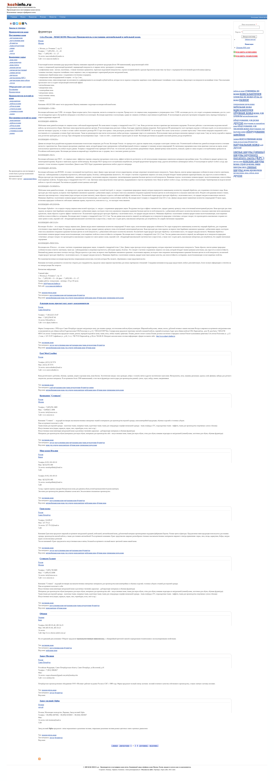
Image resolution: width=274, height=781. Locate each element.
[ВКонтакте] (14, 23)
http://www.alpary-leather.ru (165, 336)
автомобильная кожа (53, 298)
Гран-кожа (45, 508)
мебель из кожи (238, 91)
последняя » (154, 745)
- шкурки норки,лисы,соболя (19, 80)
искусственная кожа (57, 295)
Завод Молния (47, 656)
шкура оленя (238, 162)
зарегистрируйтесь (30, 179)
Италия (41, 41)
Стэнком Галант (48, 558)
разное (244, 99)
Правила (115, 769)
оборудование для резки (246, 120)
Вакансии (33, 17)
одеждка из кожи (243, 96)
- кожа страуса (14, 65)
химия (91, 388)
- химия (12, 48)
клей (51, 388)
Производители (14, 92)
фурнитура (81, 295)
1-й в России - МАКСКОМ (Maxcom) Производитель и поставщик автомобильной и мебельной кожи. (90, 37)
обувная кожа (101, 298)
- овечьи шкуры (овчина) (18, 70)
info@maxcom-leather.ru (52, 283)
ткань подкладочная (89, 345)
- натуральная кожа (16, 38)
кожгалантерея (79, 298)
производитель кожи (49, 293)
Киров (40, 457)
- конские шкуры (15, 67)
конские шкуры (253, 161)
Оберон (43, 614)
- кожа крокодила (15, 62)
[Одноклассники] (20, 23)
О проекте (102, 769)
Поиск (22, 17)
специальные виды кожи (115, 298)
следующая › (143, 745)
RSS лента (172, 769)
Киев (40, 620)
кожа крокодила (253, 169)
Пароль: (238, 32)
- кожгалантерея (14, 101)
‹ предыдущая (124, 745)
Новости (52, 17)
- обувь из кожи (14, 106)
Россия (40, 307)
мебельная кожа (90, 298)
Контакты (121, 769)
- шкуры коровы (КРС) (17, 78)
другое (52, 345)
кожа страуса (240, 164)
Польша (41, 705)
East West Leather (48, 353)
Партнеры (157, 769)
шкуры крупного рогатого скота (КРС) (248, 156)
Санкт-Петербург (44, 310)
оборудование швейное (249, 133)
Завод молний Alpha (50, 701)
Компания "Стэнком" (50, 395)
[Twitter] (17, 23)
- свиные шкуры (15, 73)
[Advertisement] (90, 754)
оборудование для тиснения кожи (244, 127)
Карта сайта (164, 769)
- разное (12, 114)
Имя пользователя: (249, 25)
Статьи (62, 17)
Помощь (109, 769)
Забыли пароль (263, 17)
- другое (12, 53)
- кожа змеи (13, 60)
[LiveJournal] (26, 23)
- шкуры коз (13, 75)
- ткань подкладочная (16, 46)
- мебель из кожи (15, 104)
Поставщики (13, 89)
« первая (114, 745)
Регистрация (254, 17)
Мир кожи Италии (49, 451)
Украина (41, 617)
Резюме (43, 17)
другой (40, 707)
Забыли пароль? (250, 39)
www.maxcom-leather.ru (53, 286)
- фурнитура (13, 43)
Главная (14, 17)
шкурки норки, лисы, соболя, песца (246, 173)
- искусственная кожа (16, 41)
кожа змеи (254, 164)
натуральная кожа (70, 295)
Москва (41, 43)
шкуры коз (240, 167)
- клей (11, 51)
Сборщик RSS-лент (243, 48)
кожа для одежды (67, 298)
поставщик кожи (48, 343)
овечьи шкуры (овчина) (249, 152)
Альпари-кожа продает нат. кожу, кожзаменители (64, 303)
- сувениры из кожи (16, 111)
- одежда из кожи (15, 109)
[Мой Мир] (23, 23)
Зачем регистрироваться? (133, 769)
